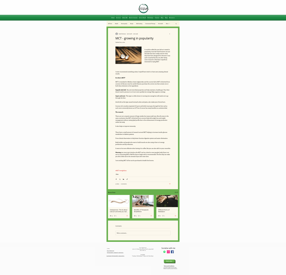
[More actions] (170, 34)
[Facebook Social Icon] (172, 251)
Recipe (131, 23)
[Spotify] (164, 251)
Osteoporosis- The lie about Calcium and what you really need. (119, 210)
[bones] (119, 201)
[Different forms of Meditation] (167, 201)
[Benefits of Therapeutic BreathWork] (143, 201)
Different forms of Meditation (163, 210)
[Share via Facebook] (116, 179)
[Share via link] (127, 179)
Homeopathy (124, 23)
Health (116, 23)
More (167, 23)
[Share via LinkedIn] (123, 179)
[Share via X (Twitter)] (120, 179)
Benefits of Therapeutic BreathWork (141, 210)
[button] (176, 23)
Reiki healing (139, 23)
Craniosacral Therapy (150, 23)
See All (176, 192)
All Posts (110, 23)
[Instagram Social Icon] (168, 251)
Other (117, 174)
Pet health (160, 23)
